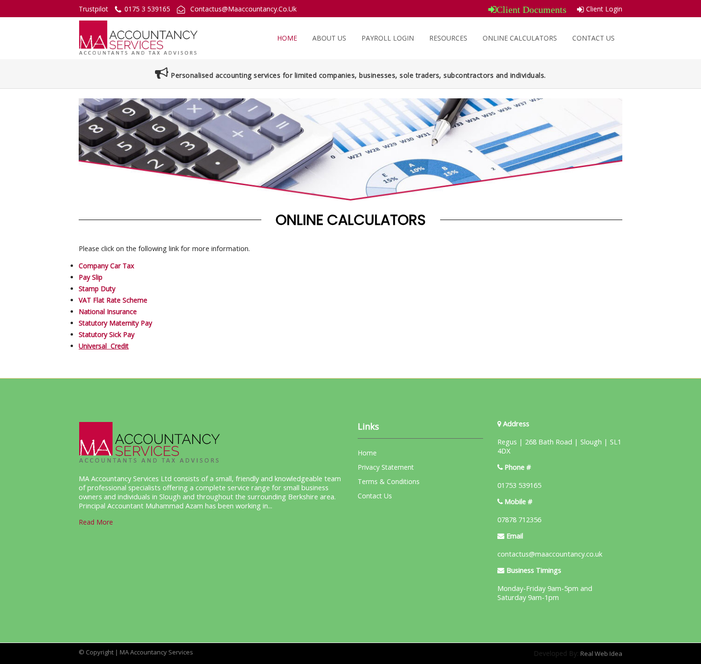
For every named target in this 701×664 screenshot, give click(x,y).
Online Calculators (520, 37)
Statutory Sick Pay (106, 334)
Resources (448, 37)
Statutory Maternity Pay (115, 322)
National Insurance (108, 311)
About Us (329, 37)
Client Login (604, 8)
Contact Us (593, 37)
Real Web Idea (601, 653)
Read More (96, 522)
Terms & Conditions (389, 481)
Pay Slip (91, 277)
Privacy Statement (386, 467)
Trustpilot (93, 8)
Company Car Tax (106, 265)
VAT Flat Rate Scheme (113, 300)
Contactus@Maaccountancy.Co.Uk (243, 8)
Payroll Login (387, 37)
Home (287, 37)
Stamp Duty (97, 288)
